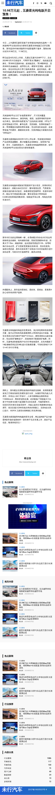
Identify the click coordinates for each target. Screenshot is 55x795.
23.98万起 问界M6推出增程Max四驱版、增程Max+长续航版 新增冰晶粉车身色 (35, 538)
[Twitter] (41, 3)
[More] (36, 33)
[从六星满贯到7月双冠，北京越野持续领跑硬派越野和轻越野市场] (10, 491)
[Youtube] (45, 3)
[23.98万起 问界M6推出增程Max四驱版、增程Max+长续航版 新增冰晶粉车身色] (10, 538)
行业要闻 (13, 18)
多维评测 (6, 18)
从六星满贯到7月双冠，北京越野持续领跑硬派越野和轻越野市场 (35, 490)
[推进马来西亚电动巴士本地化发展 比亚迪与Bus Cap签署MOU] (10, 552)
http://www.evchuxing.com (27, 462)
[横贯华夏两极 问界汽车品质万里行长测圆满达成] (10, 565)
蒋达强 (7, 26)
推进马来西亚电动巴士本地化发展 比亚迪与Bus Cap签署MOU (35, 551)
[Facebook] (34, 3)
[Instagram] (38, 3)
